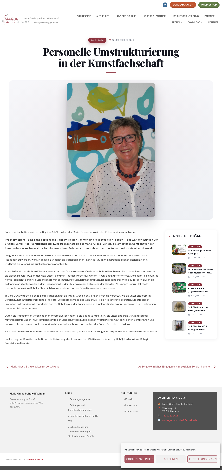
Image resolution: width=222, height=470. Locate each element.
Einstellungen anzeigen (203, 459)
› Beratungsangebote (79, 399)
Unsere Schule (126, 16)
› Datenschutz (131, 411)
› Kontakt (128, 399)
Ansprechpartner (155, 16)
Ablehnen (171, 459)
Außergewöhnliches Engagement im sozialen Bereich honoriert (175, 366)
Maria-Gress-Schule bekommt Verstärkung (34, 366)
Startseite (84, 16)
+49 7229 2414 (170, 416)
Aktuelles (102, 16)
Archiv (176, 22)
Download (194, 22)
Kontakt (213, 22)
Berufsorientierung (186, 16)
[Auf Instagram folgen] (165, 4)
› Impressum (130, 405)
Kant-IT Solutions (35, 459)
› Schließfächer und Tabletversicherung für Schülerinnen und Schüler (81, 432)
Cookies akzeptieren (140, 459)
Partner (209, 16)
